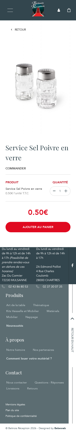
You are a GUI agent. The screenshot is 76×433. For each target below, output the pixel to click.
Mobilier (12, 317)
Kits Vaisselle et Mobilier (22, 311)
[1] (66, 191)
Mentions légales (15, 404)
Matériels (53, 311)
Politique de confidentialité (21, 416)
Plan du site (12, 410)
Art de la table (15, 305)
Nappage (31, 317)
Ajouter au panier (38, 227)
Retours (32, 388)
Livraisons (12, 388)
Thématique (41, 305)
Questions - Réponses (49, 382)
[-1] (53, 191)
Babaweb (60, 428)
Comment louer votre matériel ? (29, 359)
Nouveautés (14, 326)
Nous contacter (16, 382)
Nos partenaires (43, 350)
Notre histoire (15, 350)
